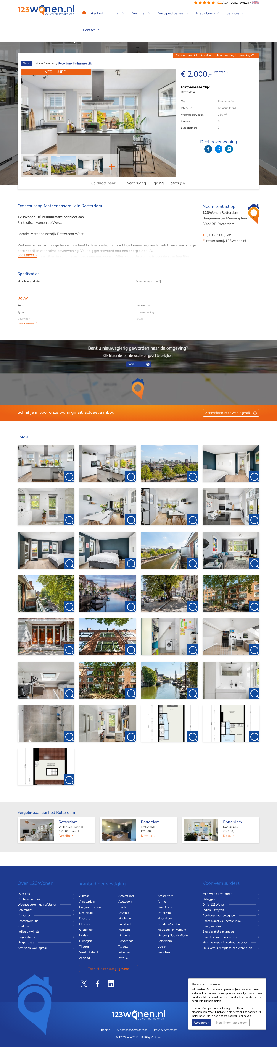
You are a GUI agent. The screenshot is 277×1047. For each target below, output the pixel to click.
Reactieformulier (28, 921)
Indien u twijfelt (28, 932)
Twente (123, 947)
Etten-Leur (165, 918)
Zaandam (164, 952)
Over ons (24, 894)
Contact (89, 30)
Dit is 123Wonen (214, 905)
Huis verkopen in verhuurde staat (225, 942)
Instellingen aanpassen (232, 1022)
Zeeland (84, 958)
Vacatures (24, 915)
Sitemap (105, 1030)
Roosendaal (126, 941)
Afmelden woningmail (32, 948)
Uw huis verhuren (30, 899)
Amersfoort (126, 896)
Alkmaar (84, 896)
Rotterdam (165, 941)
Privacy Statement (165, 1030)
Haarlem (124, 930)
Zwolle (123, 958)
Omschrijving (135, 183)
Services (233, 13)
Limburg (124, 935)
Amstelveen (166, 896)
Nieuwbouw (206, 13)
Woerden (124, 952)
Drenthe (84, 918)
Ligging (157, 183)
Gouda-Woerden (169, 924)
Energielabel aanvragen (218, 932)
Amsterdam (87, 902)
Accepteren (201, 1022)
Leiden (83, 935)
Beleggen (209, 899)
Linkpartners (26, 942)
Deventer (124, 913)
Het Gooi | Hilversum (172, 930)
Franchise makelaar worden (221, 937)
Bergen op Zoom (90, 907)
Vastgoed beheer (171, 13)
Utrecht (162, 947)
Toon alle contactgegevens (109, 968)
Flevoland (85, 924)
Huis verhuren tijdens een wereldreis (227, 948)
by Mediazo (154, 1037)
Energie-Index (212, 926)
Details (64, 835)
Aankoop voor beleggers (219, 915)
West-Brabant (88, 952)
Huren (116, 13)
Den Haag (86, 913)
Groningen (86, 930)
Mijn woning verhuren (217, 894)
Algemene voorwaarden (132, 1030)
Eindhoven (125, 918)
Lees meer (26, 255)
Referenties (25, 910)
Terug (26, 63)
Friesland (124, 924)
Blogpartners (26, 937)
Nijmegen (85, 941)
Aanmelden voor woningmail (227, 412)
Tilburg (84, 947)
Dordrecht (164, 913)
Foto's (176, 183)
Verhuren (139, 13)
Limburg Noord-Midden (173, 935)
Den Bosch (165, 907)
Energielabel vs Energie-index (222, 921)
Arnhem (163, 902)
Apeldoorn (125, 902)
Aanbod (97, 13)
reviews (240, 3)
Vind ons (24, 926)
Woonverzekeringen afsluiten (37, 905)
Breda (122, 907)
